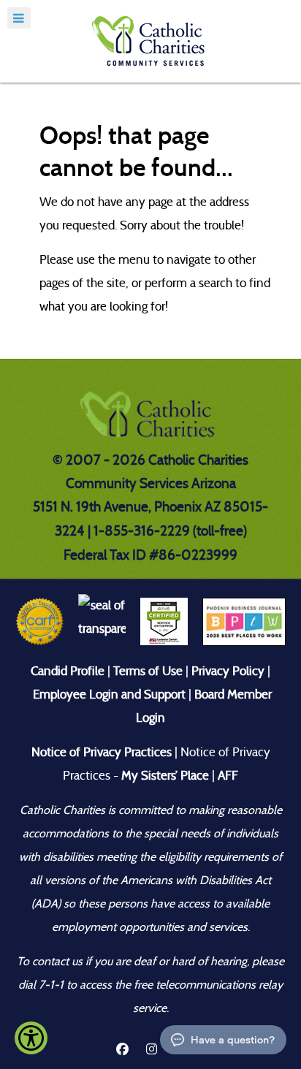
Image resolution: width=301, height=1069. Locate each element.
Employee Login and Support (109, 694)
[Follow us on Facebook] (122, 1049)
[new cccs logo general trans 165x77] (150, 418)
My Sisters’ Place (163, 775)
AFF (228, 775)
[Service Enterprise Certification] (164, 620)
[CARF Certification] (40, 620)
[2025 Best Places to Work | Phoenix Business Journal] (244, 620)
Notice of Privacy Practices (101, 752)
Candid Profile (67, 671)
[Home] (150, 41)
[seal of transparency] (102, 620)
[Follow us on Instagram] (153, 1049)
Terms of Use (148, 671)
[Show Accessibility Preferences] (31, 1038)
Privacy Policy (227, 671)
